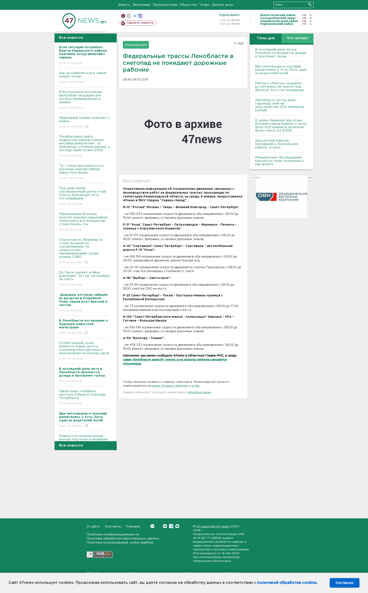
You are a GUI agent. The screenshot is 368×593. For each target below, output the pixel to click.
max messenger (140, 16)
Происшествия (165, 4)
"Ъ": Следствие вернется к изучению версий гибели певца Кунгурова (81, 171)
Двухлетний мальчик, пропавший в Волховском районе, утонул (276, 144)
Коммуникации (136, 45)
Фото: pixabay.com (137, 181)
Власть (124, 4)
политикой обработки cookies (287, 582)
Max (177, 526)
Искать (309, 4)
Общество (188, 4)
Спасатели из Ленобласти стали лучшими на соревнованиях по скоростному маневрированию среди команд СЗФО (80, 251)
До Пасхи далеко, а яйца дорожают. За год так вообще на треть (84, 278)
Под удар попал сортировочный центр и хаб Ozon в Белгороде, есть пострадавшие (82, 196)
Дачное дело (222, 4)
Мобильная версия (123, 16)
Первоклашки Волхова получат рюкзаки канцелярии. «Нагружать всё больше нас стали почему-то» (83, 222)
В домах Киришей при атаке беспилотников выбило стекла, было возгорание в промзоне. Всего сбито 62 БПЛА (281, 125)
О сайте (93, 526)
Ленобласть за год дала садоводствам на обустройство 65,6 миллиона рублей (279, 105)
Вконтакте (165, 526)
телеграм (134, 16)
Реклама (133, 526)
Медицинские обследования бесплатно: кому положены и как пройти (279, 161)
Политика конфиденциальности (112, 534)
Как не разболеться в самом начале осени (82, 77)
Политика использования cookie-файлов (119, 542)
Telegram (171, 526)
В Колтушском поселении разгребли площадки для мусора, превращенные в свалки (80, 100)
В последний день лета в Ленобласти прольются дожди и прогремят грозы (280, 53)
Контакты (113, 526)
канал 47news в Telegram (170, 386)
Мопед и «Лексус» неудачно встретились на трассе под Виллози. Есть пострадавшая (279, 86)
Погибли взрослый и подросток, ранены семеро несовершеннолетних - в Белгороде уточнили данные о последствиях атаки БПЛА (84, 146)
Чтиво (205, 4)
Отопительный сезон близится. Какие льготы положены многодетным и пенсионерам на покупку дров (84, 351)
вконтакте (129, 16)
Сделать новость (140, 23)
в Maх (196, 386)
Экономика (141, 4)
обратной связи (199, 392)
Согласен (345, 583)
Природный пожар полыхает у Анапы (84, 122)
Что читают (298, 38)
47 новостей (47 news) (213, 526)
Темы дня (266, 38)
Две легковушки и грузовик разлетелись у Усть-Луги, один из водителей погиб (281, 70)
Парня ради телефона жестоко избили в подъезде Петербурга (82, 397)
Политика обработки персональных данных (122, 538)
